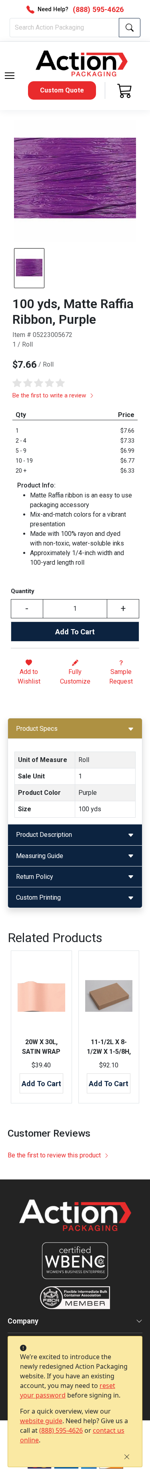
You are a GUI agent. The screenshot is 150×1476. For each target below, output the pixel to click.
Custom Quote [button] (62, 90)
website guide (41, 1420)
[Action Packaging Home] (75, 1220)
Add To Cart (75, 632)
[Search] (129, 27)
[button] (9, 75)
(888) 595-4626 (61, 1430)
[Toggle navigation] (9, 75)
